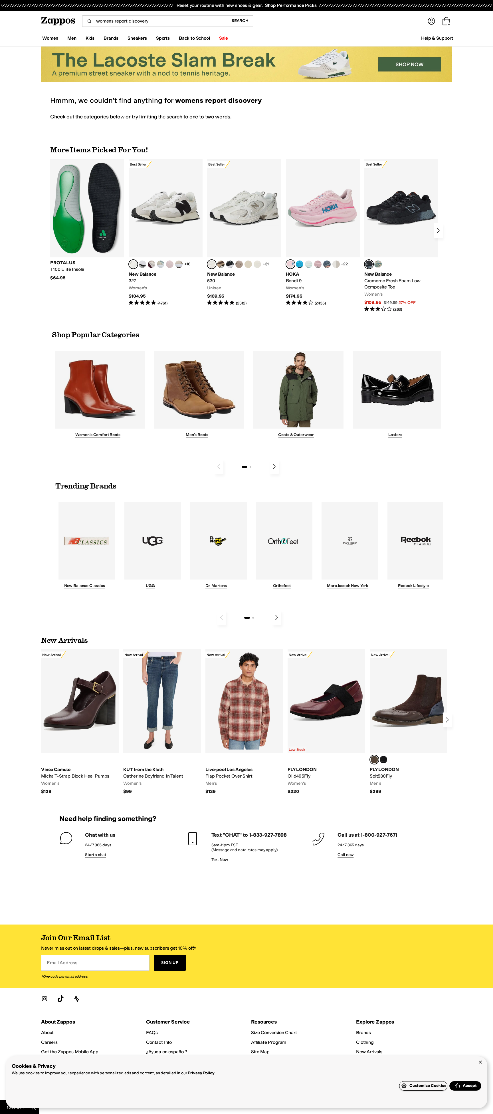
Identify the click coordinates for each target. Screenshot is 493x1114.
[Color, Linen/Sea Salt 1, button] (178, 264)
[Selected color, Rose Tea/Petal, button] (290, 264)
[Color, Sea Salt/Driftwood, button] (239, 264)
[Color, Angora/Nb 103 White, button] (160, 264)
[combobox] (154, 21)
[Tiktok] (60, 998)
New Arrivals (369, 1051)
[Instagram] (44, 998)
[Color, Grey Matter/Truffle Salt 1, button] (257, 264)
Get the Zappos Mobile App (69, 1051)
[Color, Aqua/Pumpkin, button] (378, 264)
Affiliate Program (268, 1042)
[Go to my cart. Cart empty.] (446, 21)
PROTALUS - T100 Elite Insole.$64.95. (87, 220)
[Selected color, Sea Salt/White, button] (133, 264)
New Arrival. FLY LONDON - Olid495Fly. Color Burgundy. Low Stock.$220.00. (326, 722)
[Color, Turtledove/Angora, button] (248, 264)
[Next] (438, 230)
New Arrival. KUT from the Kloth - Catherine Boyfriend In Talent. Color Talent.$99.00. (162, 722)
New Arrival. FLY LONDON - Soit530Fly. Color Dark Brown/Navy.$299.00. (408, 722)
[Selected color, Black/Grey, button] (368, 264)
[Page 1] (244, 467)
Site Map (260, 1051)
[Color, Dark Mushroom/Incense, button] (220, 264)
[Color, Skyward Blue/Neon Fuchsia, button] (299, 264)
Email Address (62, 962)
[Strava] (76, 998)
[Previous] (218, 466)
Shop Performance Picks (290, 5)
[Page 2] (250, 467)
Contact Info (159, 1042)
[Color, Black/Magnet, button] (230, 264)
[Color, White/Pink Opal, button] (317, 264)
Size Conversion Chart (274, 1032)
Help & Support (437, 38)
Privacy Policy (201, 1073)
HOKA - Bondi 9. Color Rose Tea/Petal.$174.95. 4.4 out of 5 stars (323, 232)
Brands (363, 1032)
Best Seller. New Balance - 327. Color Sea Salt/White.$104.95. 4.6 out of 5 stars (166, 232)
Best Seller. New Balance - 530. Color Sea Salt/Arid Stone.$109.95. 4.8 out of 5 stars (244, 232)
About (47, 1032)
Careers (49, 1042)
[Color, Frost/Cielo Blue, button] (308, 264)
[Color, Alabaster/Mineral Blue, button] (336, 264)
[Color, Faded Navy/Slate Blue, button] (327, 264)
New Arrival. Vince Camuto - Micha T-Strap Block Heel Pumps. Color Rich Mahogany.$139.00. (80, 722)
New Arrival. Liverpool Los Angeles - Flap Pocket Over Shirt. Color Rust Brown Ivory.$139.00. (244, 722)
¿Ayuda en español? (166, 1051)
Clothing (365, 1042)
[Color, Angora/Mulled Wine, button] (151, 264)
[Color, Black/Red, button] (383, 759)
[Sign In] (431, 21)
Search (240, 20)
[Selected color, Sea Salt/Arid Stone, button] (211, 264)
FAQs (151, 1032)
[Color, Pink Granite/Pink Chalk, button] (169, 264)
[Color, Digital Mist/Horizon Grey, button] (142, 264)
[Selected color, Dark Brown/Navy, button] (374, 759)
